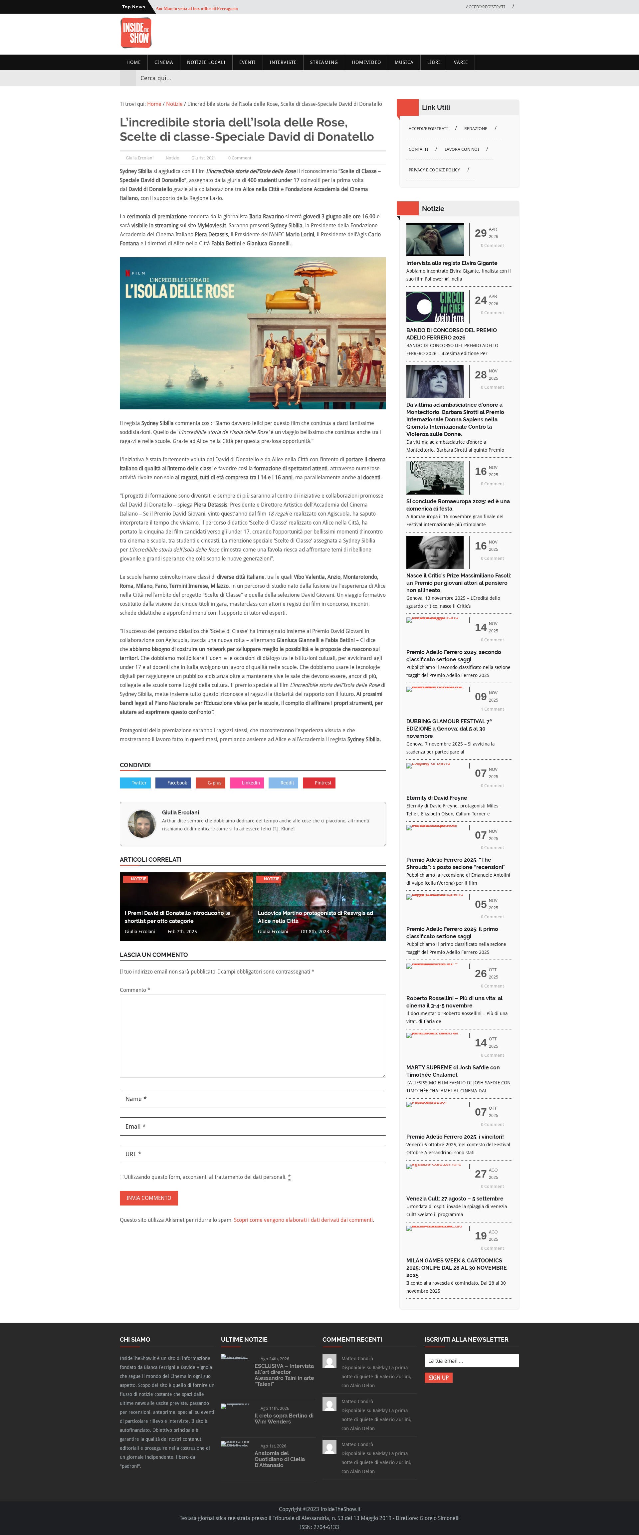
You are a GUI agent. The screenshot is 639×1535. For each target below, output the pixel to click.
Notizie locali (206, 62)
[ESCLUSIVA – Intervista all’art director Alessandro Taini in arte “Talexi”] (235, 1359)
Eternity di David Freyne (436, 798)
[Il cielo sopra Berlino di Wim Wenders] (235, 1403)
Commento (135, 990)
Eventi (247, 62)
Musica (404, 62)
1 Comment (492, 709)
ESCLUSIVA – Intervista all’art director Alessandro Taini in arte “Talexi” (284, 1375)
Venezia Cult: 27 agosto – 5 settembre (455, 1199)
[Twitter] (490, 78)
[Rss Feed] (514, 78)
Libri (433, 62)
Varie (461, 62)
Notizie (172, 157)
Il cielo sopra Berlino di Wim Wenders (284, 1419)
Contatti (418, 149)
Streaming (324, 62)
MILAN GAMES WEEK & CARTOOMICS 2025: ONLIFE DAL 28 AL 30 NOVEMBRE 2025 (456, 1267)
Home (133, 62)
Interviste (283, 62)
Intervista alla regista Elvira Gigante (452, 263)
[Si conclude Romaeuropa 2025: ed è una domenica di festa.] (435, 493)
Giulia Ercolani (180, 812)
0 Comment (239, 157)
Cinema (163, 62)
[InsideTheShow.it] (136, 47)
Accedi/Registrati (485, 6)
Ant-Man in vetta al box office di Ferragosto (197, 6)
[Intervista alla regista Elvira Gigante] (435, 254)
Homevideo (366, 62)
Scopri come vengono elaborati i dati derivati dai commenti (303, 1220)
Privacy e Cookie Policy (434, 169)
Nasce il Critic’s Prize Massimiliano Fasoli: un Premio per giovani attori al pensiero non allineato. (458, 582)
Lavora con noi (462, 149)
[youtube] (502, 78)
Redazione (475, 128)
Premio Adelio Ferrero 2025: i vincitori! (455, 1137)
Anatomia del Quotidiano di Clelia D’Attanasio (280, 1459)
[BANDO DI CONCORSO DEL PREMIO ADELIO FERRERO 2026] (435, 322)
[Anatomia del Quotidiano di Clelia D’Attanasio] (235, 1446)
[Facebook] (478, 78)
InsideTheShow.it (340, 1509)
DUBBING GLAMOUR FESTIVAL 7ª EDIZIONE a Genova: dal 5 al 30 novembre (449, 728)
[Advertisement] (398, 34)
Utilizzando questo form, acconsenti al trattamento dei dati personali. (207, 1177)
